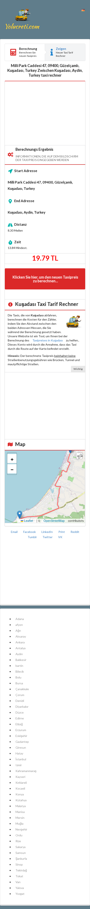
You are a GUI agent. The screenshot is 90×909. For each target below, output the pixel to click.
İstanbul (20, 759)
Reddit (75, 532)
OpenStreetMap (54, 521)
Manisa (20, 812)
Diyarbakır (21, 706)
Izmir (18, 765)
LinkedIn (47, 532)
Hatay (19, 753)
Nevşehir (21, 829)
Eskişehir (21, 736)
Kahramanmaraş (25, 771)
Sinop (19, 864)
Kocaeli (20, 788)
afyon (19, 624)
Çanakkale (22, 689)
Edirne (19, 718)
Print (62, 532)
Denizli (19, 700)
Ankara (20, 642)
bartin (19, 665)
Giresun (20, 747)
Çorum (19, 695)
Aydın (19, 654)
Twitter (47, 537)
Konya (19, 794)
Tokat (19, 876)
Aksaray (20, 636)
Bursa (19, 683)
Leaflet (28, 521)
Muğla (19, 823)
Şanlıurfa (21, 858)
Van (18, 882)
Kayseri (20, 776)
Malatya (20, 806)
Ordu (18, 835)
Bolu (18, 677)
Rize (18, 841)
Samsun (20, 852)
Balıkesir (20, 660)
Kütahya (21, 800)
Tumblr (32, 537)
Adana (19, 619)
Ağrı (18, 630)
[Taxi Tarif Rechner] (22, 19)
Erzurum (20, 730)
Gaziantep (22, 741)
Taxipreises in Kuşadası (47, 340)
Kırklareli (21, 782)
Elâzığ (19, 724)
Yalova (19, 888)
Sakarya (20, 847)
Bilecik (19, 671)
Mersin (19, 817)
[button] (19, 515)
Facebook (29, 532)
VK (60, 537)
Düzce (19, 712)
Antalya (20, 648)
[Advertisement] (45, 113)
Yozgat (19, 893)
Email (14, 532)
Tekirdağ (21, 870)
